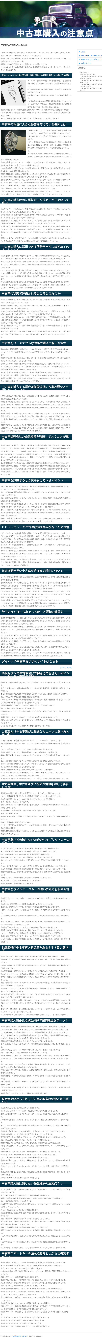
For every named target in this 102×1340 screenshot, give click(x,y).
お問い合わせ (86, 63)
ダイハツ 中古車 (66, 668)
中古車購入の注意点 (20, 1336)
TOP (83, 52)
